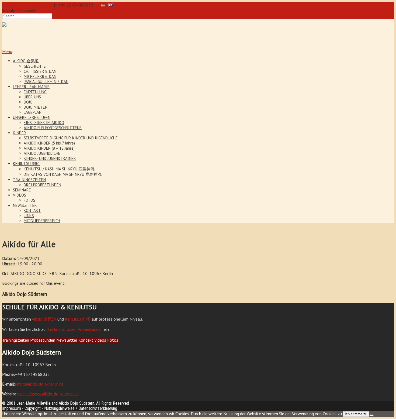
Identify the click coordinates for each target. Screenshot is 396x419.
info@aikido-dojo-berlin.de (26, 5)
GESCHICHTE (35, 66)
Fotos (112, 340)
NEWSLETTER (25, 205)
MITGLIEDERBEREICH (42, 220)
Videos (100, 340)
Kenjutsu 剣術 (78, 319)
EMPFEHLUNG (35, 91)
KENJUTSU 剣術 (26, 163)
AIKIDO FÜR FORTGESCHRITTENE (53, 127)
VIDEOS (19, 195)
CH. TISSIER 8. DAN (40, 71)
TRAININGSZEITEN (29, 179)
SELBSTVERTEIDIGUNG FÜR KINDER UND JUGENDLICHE (71, 137)
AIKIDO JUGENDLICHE (42, 153)
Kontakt (85, 340)
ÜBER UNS (32, 96)
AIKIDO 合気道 (26, 60)
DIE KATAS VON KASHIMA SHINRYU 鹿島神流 (63, 174)
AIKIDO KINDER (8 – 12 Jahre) (49, 148)
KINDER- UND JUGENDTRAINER (50, 158)
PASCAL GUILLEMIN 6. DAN (46, 81)
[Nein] (371, 415)
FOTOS (29, 200)
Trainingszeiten (15, 340)
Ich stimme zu (356, 414)
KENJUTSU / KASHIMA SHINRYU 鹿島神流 (59, 168)
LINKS (29, 215)
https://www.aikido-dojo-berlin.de (48, 393)
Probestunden (42, 340)
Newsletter (66, 340)
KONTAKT (32, 210)
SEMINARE (22, 190)
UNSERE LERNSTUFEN (31, 117)
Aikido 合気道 (44, 319)
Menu (7, 51)
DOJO (28, 102)
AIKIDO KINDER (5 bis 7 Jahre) (49, 143)
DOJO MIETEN (35, 107)
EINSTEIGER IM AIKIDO (44, 122)
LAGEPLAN (32, 112)
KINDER (19, 132)
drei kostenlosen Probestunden (75, 329)
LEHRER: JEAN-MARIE (31, 86)
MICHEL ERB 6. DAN (40, 76)
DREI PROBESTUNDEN (42, 184)
